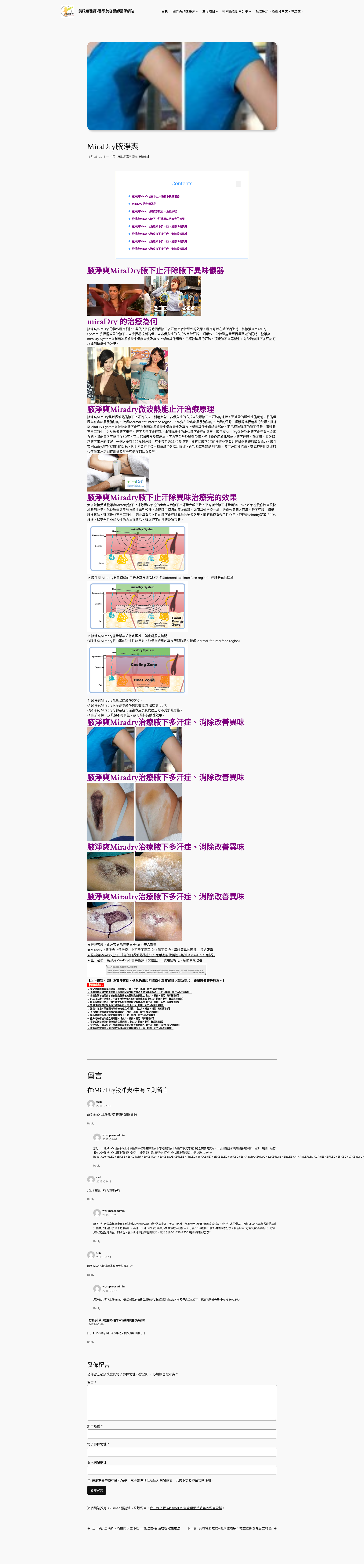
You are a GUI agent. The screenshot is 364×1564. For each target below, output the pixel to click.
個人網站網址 (97, 1462)
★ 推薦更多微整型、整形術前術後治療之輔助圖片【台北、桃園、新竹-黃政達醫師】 (130, 1028)
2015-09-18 (103, 1181)
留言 (91, 1382)
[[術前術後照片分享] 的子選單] (250, 11)
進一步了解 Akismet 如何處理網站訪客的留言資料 (186, 1508)
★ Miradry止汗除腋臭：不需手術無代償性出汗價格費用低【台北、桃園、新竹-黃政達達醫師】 (136, 998)
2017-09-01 (109, 1139)
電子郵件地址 (98, 1444)
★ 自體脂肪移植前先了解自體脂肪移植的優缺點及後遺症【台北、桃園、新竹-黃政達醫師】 (133, 995)
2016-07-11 (103, 1105)
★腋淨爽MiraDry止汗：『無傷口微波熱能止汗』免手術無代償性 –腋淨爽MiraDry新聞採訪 (151, 955)
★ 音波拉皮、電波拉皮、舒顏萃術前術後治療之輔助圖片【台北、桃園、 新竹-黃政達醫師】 (134, 1025)
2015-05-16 (96, 1324)
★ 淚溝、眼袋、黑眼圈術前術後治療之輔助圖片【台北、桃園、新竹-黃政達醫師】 (129, 1008)
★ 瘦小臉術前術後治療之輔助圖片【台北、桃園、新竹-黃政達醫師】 (122, 1015)
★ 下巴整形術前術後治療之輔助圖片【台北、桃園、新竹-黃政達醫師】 (123, 1012)
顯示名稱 (95, 1426)
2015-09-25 (110, 1215)
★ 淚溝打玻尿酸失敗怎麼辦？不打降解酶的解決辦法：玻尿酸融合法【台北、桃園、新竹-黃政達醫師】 (139, 992)
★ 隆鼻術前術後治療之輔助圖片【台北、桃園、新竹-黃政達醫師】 (121, 1018)
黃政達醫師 (124, 156)
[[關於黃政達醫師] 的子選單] (197, 11)
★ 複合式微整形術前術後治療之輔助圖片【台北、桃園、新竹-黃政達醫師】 (125, 1021)
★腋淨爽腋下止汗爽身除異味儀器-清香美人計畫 (122, 944)
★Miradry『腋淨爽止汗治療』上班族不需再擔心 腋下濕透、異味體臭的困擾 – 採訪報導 (150, 950)
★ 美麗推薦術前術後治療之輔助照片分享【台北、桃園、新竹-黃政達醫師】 (125, 1005)
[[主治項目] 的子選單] (217, 11)
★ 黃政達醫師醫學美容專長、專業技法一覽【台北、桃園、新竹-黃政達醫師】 (127, 989)
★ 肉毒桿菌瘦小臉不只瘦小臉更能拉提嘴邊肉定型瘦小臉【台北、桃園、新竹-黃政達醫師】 (133, 1002)
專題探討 (143, 156)
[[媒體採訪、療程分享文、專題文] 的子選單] (302, 11)
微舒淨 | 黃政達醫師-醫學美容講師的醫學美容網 (117, 1320)
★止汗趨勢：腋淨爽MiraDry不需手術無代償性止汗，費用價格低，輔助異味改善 (144, 960)
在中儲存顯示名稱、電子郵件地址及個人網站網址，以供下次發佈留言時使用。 (153, 1480)
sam (99, 1101)
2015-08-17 (109, 1290)
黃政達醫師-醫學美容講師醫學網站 (106, 11)
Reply (90, 1123)
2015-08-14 (103, 1257)
